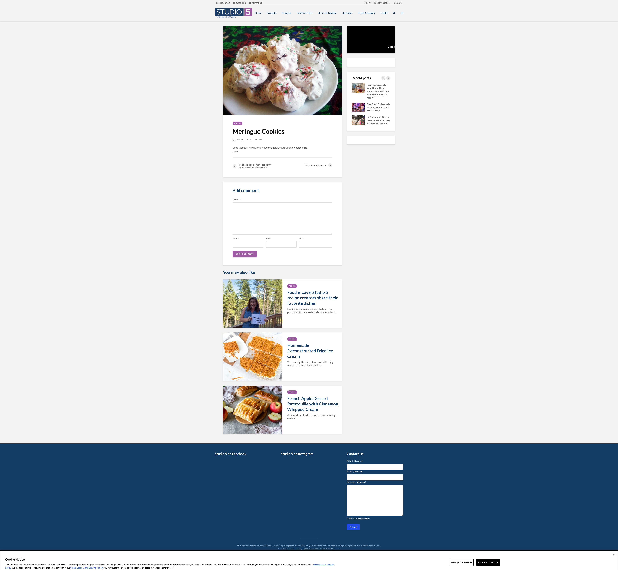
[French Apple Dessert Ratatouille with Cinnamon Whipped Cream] (252, 409)
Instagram (224, 3)
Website (302, 238)
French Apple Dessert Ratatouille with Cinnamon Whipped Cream (312, 404)
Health (384, 12)
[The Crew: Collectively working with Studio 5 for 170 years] (358, 107)
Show (258, 12)
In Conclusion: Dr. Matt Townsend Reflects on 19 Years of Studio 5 (378, 120)
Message (356, 482)
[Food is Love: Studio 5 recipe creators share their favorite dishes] (252, 303)
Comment (237, 200)
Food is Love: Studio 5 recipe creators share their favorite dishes (312, 298)
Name (236, 238)
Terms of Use (319, 564)
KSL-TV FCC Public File (313, 549)
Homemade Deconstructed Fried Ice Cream (310, 351)
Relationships (305, 12)
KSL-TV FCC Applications (331, 549)
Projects (271, 12)
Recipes (286, 12)
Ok (614, 554)
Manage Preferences (461, 562)
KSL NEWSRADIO (382, 3)
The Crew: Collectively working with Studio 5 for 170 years (378, 107)
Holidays (347, 12)
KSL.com (397, 3)
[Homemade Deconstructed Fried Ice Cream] (252, 356)
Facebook (240, 3)
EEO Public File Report (296, 549)
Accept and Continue (488, 562)
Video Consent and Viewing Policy (86, 567)
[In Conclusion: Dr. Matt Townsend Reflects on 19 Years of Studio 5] (358, 120)
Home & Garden (327, 12)
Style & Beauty (366, 12)
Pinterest (256, 3)
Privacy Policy (282, 549)
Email (269, 238)
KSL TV (367, 3)
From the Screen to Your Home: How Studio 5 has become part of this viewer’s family (378, 91)
